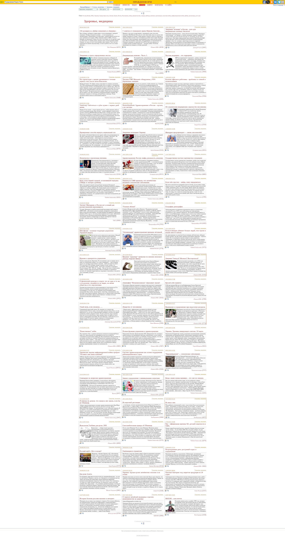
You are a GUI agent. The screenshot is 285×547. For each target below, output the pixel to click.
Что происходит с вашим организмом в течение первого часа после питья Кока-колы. (97, 80)
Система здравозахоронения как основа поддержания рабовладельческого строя (142, 353)
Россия (84, 15)
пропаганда (192, 15)
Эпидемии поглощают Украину (134, 132)
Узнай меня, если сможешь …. (91, 307)
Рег (176, 2)
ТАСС (114, 220)
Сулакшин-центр (197, 150)
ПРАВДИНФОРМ (142, 2)
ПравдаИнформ (85, 7)
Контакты (159, 5)
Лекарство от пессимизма (132, 307)
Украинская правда (197, 370)
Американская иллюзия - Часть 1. (135, 55)
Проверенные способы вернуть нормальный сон (97, 132)
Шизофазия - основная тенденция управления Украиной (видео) (96, 232)
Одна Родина (112, 466)
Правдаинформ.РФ (154, 224)
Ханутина (199, 197)
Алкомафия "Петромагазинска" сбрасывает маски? (141, 283)
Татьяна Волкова (111, 71)
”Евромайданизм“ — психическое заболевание (182, 354)
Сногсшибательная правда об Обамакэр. (137, 425)
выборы (148, 15)
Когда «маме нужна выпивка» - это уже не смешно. (184, 378)
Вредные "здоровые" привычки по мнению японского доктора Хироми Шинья (142, 258)
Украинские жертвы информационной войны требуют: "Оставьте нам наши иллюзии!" (100, 353)
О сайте (168, 5)
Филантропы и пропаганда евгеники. (93, 158)
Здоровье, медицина (113, 7)
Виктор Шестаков (154, 466)
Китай (88, 15)
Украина (96, 15)
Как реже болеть (86, 474)
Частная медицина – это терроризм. (178, 55)
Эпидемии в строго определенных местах (95, 55)
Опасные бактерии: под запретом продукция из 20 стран (184, 473)
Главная (116, 5)
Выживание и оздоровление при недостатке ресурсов (185, 307)
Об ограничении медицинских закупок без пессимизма (185, 107)
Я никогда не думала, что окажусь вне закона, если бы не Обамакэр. (100, 402)
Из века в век (170, 402)
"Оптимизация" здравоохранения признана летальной (142, 232)
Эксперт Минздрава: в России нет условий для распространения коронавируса (97, 206)
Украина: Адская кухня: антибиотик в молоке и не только (141, 473)
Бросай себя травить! (173, 283)
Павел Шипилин (154, 323)
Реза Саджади (198, 515)
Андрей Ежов (198, 124)
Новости (126, 5)
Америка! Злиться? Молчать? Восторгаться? (181, 258)
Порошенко (125, 15)
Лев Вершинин (155, 417)
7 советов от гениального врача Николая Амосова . (142, 31)
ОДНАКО (156, 515)
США (92, 15)
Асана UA (156, 490)
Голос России (198, 490)
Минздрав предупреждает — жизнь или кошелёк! (183, 132)
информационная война (178, 15)
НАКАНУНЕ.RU (154, 248)
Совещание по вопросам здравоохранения (95, 378)
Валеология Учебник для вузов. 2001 (93, 425)
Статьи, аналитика (98, 7)
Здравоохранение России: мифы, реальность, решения (143, 158)
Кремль (114, 393)
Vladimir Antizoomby (196, 71)
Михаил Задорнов (111, 490)
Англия (111, 15)
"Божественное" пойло (88, 331)
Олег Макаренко (111, 47)
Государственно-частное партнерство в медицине (183, 158)
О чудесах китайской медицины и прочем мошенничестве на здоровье (138, 498)
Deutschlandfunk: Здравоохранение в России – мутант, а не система (143, 106)
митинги (152, 15)
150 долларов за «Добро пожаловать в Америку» (98, 31)
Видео (134, 5)
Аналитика (155, 155)
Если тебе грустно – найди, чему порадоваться (183, 182)
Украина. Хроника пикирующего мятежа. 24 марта (184, 331)
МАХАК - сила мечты (173, 498)
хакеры (143, 15)
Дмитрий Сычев (197, 47)
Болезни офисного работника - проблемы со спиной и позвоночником (185, 80)
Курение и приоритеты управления (93, 258)
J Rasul (157, 73)
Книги (149, 5)
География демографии (174, 207)
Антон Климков (155, 150)
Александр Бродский (110, 321)
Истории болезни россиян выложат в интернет (97, 498)
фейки (186, 15)
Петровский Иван (197, 96)
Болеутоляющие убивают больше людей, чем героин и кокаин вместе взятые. (185, 231)
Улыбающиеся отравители (132, 451)
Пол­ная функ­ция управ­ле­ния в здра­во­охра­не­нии (140, 331)
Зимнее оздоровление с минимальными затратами (141, 378)
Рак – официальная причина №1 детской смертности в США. (185, 425)
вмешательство (136, 15)
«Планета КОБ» (155, 47)
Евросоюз (106, 15)
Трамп (115, 15)
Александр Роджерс (110, 250)
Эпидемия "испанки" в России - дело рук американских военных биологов (180, 30)
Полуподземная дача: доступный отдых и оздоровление (180, 450)
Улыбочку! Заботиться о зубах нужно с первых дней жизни (99, 106)
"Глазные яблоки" (129, 207)
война (130, 15)
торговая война (167, 15)
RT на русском (112, 513)
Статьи (142, 5)
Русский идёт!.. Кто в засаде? (91, 451)
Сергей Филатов (197, 346)
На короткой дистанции (131, 402)
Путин (119, 15)
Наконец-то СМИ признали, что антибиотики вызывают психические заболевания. (139, 181)
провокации (159, 15)
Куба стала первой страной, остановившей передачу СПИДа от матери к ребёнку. (99, 181)
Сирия (101, 15)
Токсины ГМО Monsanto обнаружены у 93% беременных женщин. (139, 80)
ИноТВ (157, 123)
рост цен (198, 15)
